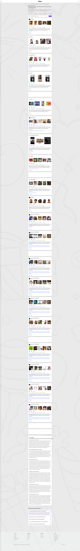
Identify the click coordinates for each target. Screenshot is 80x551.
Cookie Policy (55, 538)
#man (39, 246)
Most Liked (15, 539)
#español (41, 130)
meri (29, 85)
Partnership (42, 537)
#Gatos (33, 130)
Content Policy (56, 537)
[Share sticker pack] (33, 26)
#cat (44, 245)
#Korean (38, 245)
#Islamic (48, 246)
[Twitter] (65, 544)
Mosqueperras (31, 64)
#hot (31, 245)
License (55, 540)
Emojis (28, 538)
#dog (46, 245)
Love (28, 539)
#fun (43, 130)
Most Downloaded (16, 538)
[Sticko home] (40, 1)
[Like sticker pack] (29, 26)
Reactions (28, 537)
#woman (37, 246)
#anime (35, 168)
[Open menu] (1, 1)
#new (44, 246)
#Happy (30, 88)
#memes (30, 32)
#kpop (30, 192)
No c (29, 47)
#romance (32, 246)
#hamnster (38, 130)
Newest (15, 537)
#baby (36, 245)
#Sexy (30, 245)
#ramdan (30, 247)
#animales (30, 130)
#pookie (43, 245)
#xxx (42, 246)
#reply (41, 246)
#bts (31, 192)
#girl (34, 246)
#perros (35, 130)
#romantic (33, 245)
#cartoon (30, 168)
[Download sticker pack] (31, 26)
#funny (30, 151)
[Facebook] (61, 544)
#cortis (33, 192)
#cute (40, 245)
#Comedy (30, 50)
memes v (30, 28)
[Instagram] (63, 544)
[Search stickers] (79, 1)
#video (46, 246)
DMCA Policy (55, 539)
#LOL (29, 68)
